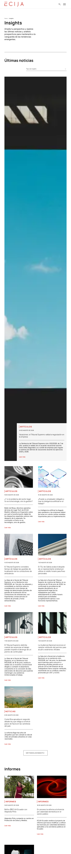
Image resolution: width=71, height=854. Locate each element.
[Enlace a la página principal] (14, 4)
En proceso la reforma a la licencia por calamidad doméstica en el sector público (50, 811)
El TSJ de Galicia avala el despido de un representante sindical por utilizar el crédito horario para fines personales (51, 570)
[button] (59, 4)
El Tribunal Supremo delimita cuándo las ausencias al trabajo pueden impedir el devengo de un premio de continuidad (17, 648)
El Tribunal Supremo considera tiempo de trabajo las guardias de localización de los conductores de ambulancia (18, 570)
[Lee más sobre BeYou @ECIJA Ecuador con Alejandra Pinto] (19, 787)
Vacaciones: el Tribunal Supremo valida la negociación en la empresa (41, 435)
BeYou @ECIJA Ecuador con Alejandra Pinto (15, 810)
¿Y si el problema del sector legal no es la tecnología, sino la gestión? (18, 500)
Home (5, 18)
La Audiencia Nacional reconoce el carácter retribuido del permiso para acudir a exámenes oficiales (52, 647)
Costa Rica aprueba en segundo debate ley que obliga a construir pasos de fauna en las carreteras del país (17, 722)
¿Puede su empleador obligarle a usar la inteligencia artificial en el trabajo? (51, 501)
